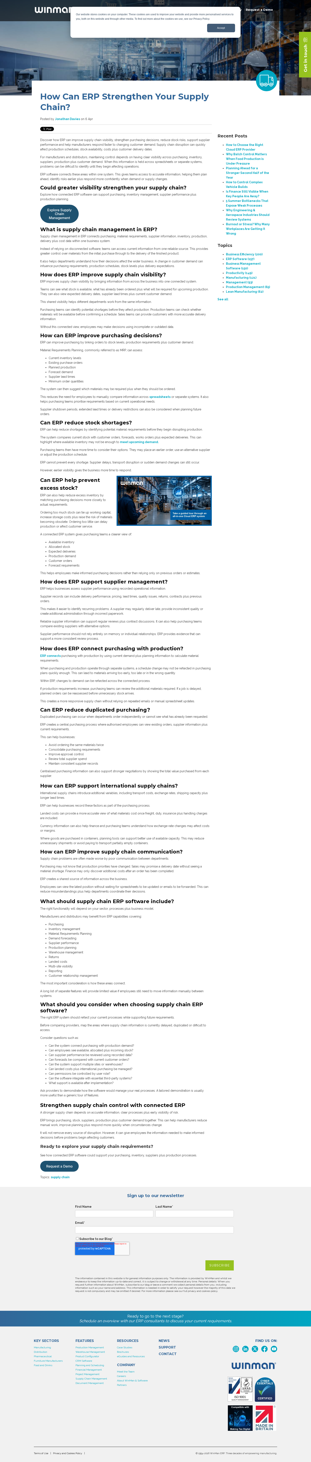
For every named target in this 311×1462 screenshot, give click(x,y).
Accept (221, 28)
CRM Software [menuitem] (84, 1360)
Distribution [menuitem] (40, 1351)
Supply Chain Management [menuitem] (91, 1378)
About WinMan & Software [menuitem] (132, 1380)
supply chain (60, 1177)
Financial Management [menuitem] (89, 1369)
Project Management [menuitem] (87, 1374)
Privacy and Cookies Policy (67, 1453)
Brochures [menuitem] (123, 1351)
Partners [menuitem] (122, 1385)
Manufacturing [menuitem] (42, 1347)
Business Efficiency (244, 254)
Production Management (248, 287)
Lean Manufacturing (244, 291)
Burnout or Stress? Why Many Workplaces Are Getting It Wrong (248, 228)
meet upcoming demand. (139, 442)
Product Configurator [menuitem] (87, 1356)
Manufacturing (241, 277)
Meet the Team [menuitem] (126, 1371)
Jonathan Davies (67, 119)
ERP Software (240, 259)
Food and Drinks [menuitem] (43, 1365)
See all (222, 299)
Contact (168, 1354)
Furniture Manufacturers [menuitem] (48, 1360)
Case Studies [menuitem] (124, 1347)
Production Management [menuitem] (90, 1347)
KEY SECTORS (46, 1341)
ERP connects (50, 656)
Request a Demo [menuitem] (259, 10)
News (164, 1341)
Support (167, 1347)
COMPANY (126, 1365)
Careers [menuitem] (121, 1376)
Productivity (239, 273)
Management (239, 282)
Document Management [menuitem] (90, 1383)
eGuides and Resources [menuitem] (131, 1356)
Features (85, 1341)
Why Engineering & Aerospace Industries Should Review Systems (248, 214)
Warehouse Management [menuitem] (90, 1351)
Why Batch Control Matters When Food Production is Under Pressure (246, 158)
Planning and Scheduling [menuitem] (90, 1365)
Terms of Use (41, 1453)
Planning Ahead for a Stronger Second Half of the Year (247, 172)
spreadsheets (160, 397)
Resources (128, 1341)
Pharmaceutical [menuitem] (43, 1356)
